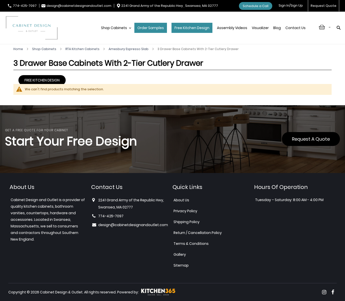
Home (18, 49)
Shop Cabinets (44, 49)
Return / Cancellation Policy (198, 232)
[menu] (206, 33)
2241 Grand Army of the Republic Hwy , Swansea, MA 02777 (169, 6)
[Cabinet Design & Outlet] (32, 28)
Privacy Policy (185, 210)
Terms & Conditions (191, 243)
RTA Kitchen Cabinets (82, 49)
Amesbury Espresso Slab (129, 49)
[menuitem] (115, 33)
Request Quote (323, 5)
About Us (181, 200)
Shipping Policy (187, 221)
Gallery (180, 254)
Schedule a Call (255, 6)
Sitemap (181, 265)
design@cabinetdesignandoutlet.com (78, 6)
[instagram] (324, 292)
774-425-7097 (25, 6)
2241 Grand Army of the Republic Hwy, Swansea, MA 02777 (131, 204)
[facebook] (332, 292)
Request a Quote (311, 139)
